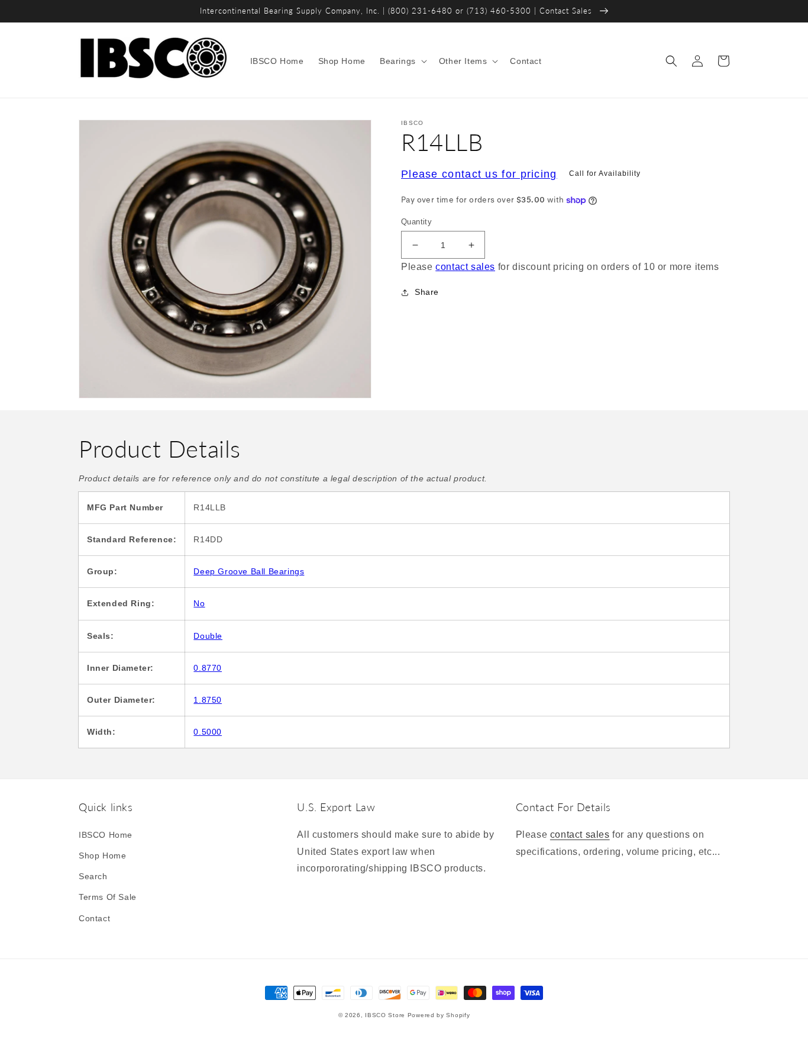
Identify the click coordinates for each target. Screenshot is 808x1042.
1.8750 (207, 700)
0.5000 (207, 732)
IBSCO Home (105, 835)
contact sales (465, 267)
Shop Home (102, 855)
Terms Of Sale (108, 897)
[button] (402, 61)
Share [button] (427, 292)
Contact (94, 918)
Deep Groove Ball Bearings (248, 571)
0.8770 (207, 668)
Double (207, 636)
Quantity (416, 221)
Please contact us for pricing (479, 174)
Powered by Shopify (439, 1015)
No (199, 603)
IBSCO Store (385, 1015)
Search (93, 876)
